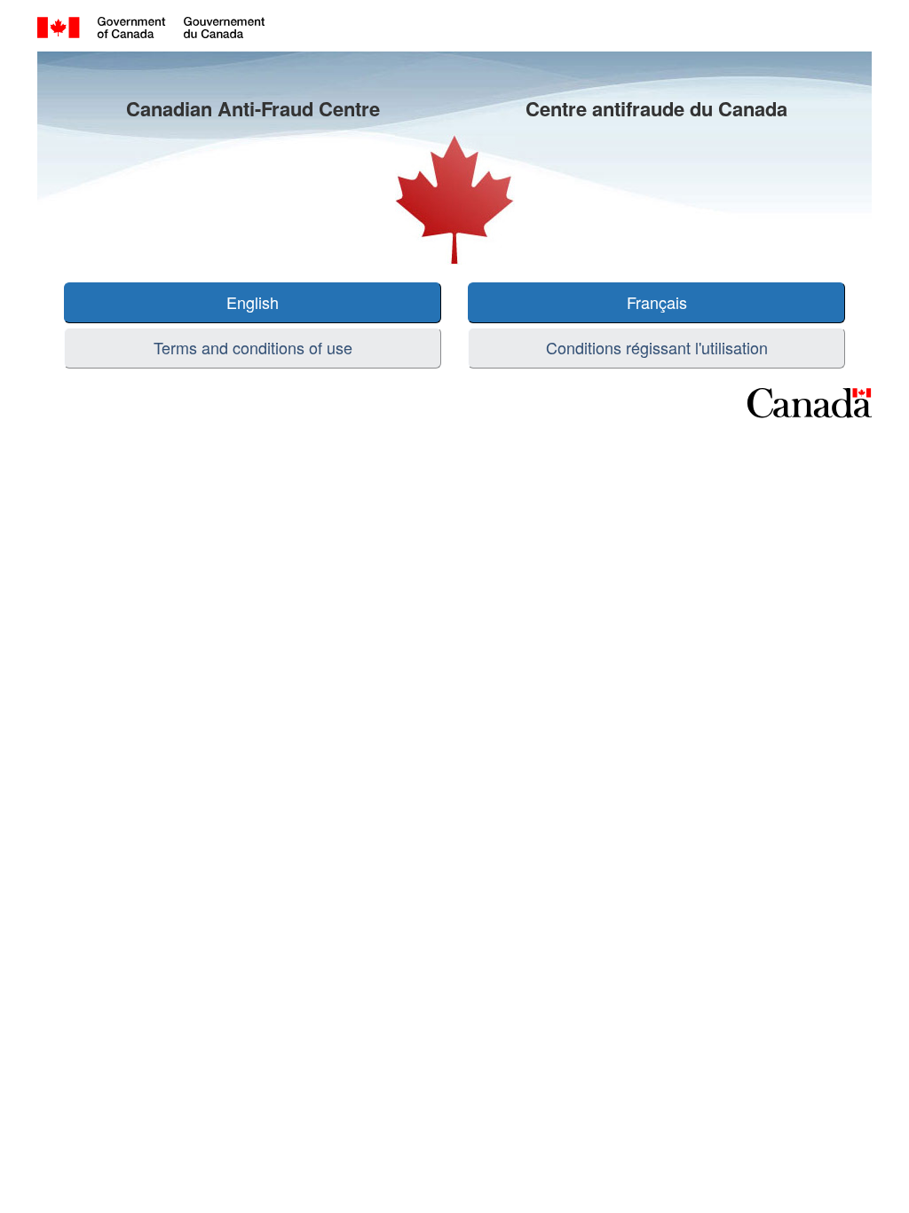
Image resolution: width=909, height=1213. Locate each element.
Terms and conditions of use (253, 347)
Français (657, 301)
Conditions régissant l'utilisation (657, 347)
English (252, 301)
